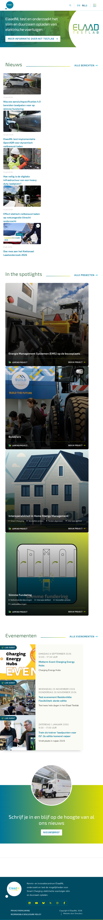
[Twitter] (50, 903)
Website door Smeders (72, 913)
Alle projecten (84, 275)
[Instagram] (57, 903)
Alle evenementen (82, 636)
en (78, 5)
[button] (70, 5)
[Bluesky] (43, 903)
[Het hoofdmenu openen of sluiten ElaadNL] (95, 5)
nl (83, 5)
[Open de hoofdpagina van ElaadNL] (9, 5)
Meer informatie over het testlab (31, 38)
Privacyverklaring (20, 911)
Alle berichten (84, 65)
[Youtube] (36, 903)
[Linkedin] (29, 903)
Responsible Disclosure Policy (26, 914)
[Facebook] (64, 903)
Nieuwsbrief (51, 832)
